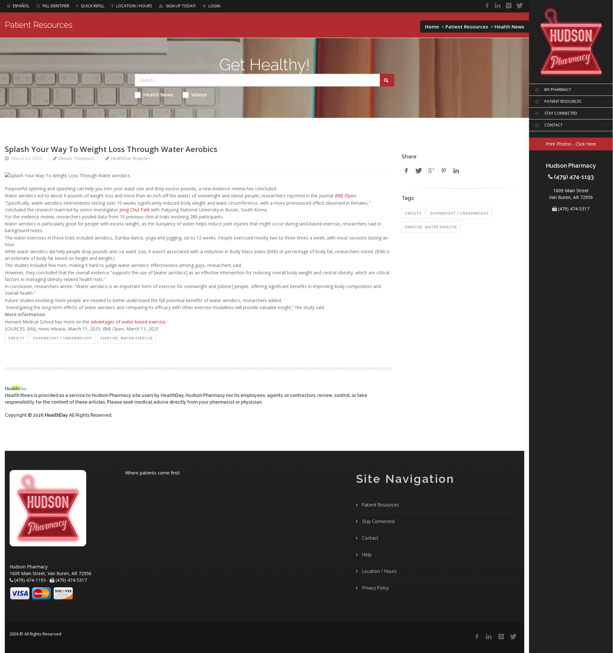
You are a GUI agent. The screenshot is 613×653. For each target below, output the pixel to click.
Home (432, 26)
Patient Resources (466, 26)
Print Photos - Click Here (571, 144)
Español (20, 6)
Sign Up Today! (180, 6)
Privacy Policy (375, 588)
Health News (158, 94)
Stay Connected (378, 521)
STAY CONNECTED (560, 113)
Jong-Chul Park (134, 210)
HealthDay (56, 415)
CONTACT (553, 125)
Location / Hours (133, 6)
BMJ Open (345, 196)
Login (214, 6)
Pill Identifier (55, 6)
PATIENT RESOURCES (562, 101)
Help (366, 554)
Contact (369, 538)
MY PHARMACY (557, 89)
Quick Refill (92, 6)
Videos (199, 94)
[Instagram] (508, 6)
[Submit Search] (387, 80)
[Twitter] (519, 6)
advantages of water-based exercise (128, 322)
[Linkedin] (498, 6)
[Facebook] (487, 6)
